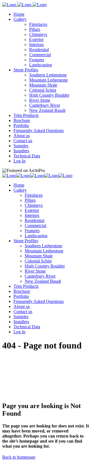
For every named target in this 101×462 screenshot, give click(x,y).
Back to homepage (18, 457)
